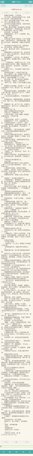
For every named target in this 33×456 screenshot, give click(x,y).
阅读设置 (3, 5)
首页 (30, 2)
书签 (16, 12)
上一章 (5, 12)
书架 (30, 5)
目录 (26, 5)
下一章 (26, 12)
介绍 (2, 2)
